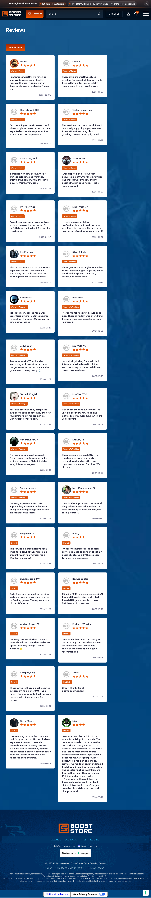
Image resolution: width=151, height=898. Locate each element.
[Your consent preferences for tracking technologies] (146, 893)
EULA (49, 868)
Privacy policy (96, 868)
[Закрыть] (146, 3)
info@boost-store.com (64, 846)
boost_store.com (89, 846)
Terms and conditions (70, 868)
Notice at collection (57, 894)
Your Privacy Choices (85, 894)
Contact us (114, 14)
